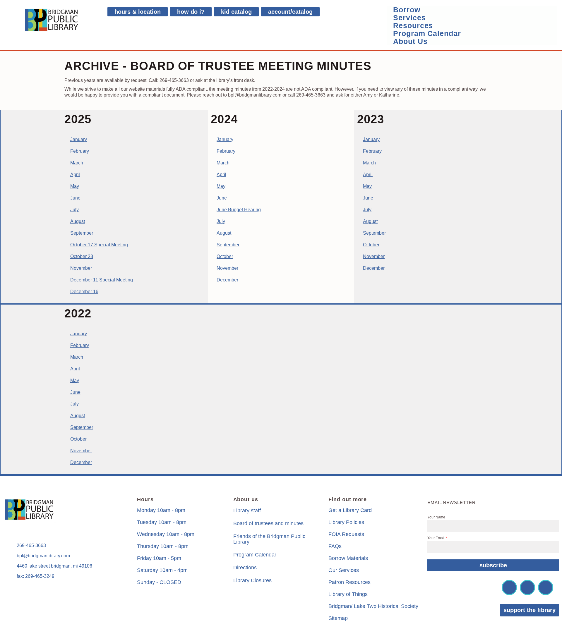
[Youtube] (545, 587)
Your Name (436, 517)
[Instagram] (527, 587)
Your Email (436, 538)
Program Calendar (427, 33)
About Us (410, 41)
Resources (413, 26)
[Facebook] (509, 587)
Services (409, 18)
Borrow (406, 10)
